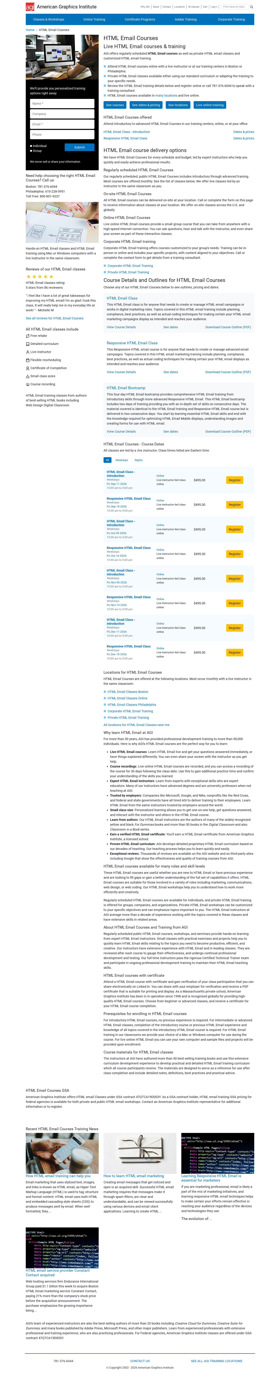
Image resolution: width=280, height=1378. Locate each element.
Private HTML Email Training (128, 272)
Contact (167, 6)
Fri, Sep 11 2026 (117, 483)
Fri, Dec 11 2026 (117, 631)
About (156, 6)
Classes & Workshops (48, 19)
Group (37, 151)
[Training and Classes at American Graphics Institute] (31, 7)
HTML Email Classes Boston (128, 692)
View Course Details (121, 327)
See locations (178, 105)
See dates (170, 327)
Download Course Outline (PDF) (228, 327)
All (107, 460)
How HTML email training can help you (58, 1176)
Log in (214, 6)
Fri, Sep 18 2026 (117, 506)
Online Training (94, 19)
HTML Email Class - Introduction (127, 132)
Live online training (210, 105)
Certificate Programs (140, 19)
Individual (40, 146)
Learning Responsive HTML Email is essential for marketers (211, 1178)
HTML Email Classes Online (127, 698)
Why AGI (145, 6)
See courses (115, 105)
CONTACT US (140, 1361)
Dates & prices (243, 132)
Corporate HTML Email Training (130, 266)
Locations (179, 6)
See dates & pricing (146, 105)
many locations (166, 95)
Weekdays (122, 460)
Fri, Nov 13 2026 (117, 605)
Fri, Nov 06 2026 (117, 582)
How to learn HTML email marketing (134, 1176)
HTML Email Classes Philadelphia (132, 705)
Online (160, 475)
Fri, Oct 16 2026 (116, 555)
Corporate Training (231, 19)
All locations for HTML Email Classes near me (136, 725)
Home (30, 30)
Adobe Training (186, 19)
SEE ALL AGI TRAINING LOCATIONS (216, 1361)
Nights (139, 460)
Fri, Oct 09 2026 (116, 533)
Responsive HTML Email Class (125, 138)
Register (235, 480)
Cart (205, 6)
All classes (193, 6)
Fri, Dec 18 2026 (117, 654)
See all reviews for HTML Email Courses (54, 318)
